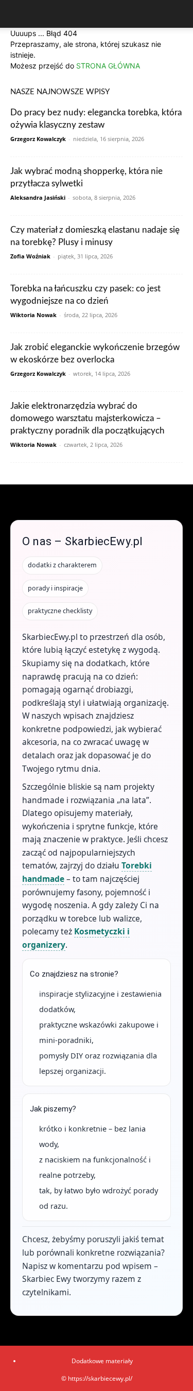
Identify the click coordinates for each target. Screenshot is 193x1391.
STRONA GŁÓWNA (108, 65)
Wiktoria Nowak (33, 315)
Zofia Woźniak (30, 256)
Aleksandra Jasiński (37, 197)
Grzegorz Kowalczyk (38, 139)
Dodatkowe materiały (102, 1361)
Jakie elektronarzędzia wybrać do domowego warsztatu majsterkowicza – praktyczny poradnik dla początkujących (87, 418)
